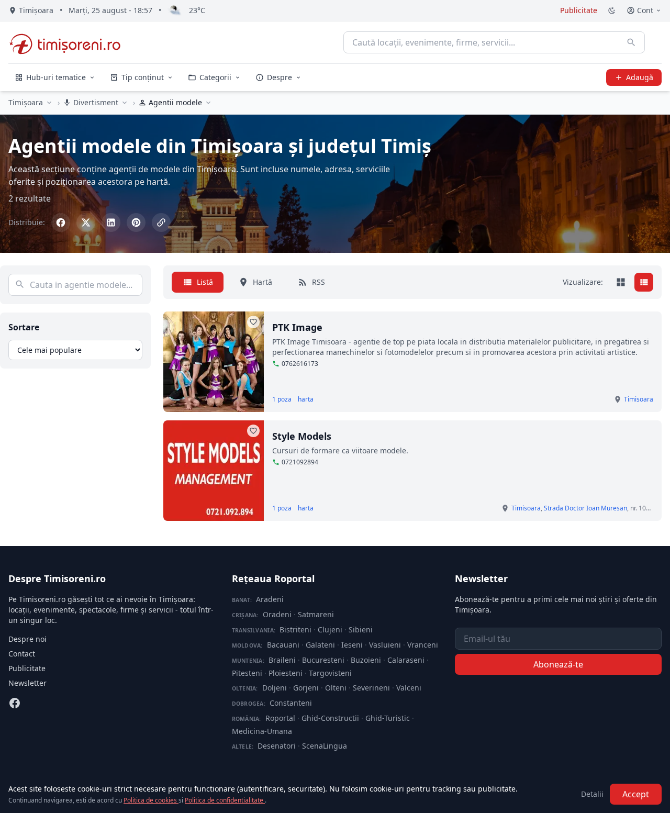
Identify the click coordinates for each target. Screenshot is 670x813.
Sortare (23, 327)
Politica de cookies (151, 800)
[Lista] (643, 282)
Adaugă (639, 77)
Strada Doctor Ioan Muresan (585, 508)
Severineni (371, 688)
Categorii (215, 77)
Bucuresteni (323, 660)
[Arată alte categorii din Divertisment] (124, 102)
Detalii (592, 794)
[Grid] (620, 282)
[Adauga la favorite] (253, 322)
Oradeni (277, 614)
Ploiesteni (286, 673)
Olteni (336, 688)
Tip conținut (142, 77)
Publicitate (578, 10)
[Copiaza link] (161, 222)
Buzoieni (366, 660)
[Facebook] (14, 703)
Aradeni (270, 599)
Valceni (408, 688)
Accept (635, 794)
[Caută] (631, 42)
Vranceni (422, 645)
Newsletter (27, 683)
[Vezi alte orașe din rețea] (49, 102)
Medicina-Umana (262, 731)
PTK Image (297, 327)
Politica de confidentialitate (225, 800)
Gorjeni (306, 688)
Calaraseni (406, 660)
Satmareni (316, 614)
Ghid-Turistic (387, 718)
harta (306, 399)
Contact (21, 654)
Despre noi (27, 639)
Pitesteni (247, 673)
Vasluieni (385, 645)
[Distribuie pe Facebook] (60, 222)
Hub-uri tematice (56, 77)
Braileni (282, 660)
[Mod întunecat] (612, 10)
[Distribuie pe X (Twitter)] (85, 222)
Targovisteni (330, 673)
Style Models (301, 436)
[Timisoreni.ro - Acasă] (69, 42)
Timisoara (638, 399)
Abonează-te (558, 664)
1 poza (282, 399)
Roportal (280, 718)
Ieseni (352, 645)
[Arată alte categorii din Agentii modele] (208, 102)
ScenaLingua (324, 746)
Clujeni (330, 629)
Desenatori (277, 746)
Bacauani (283, 645)
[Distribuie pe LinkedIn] (111, 222)
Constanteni (291, 703)
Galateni (320, 645)
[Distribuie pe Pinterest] (136, 222)
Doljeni (274, 688)
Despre (279, 77)
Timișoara (25, 102)
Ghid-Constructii (330, 718)
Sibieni (361, 629)
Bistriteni (295, 629)
